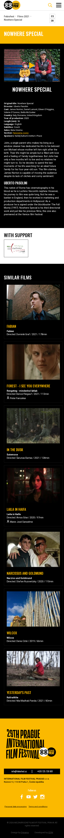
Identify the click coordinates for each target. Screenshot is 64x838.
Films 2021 (23, 16)
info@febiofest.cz (19, 771)
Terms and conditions (38, 807)
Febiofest (9, 16)
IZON (50, 832)
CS (52, 16)
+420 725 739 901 (45, 771)
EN (52, 20)
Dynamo (25, 832)
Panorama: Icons (21, 133)
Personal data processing (16, 807)
